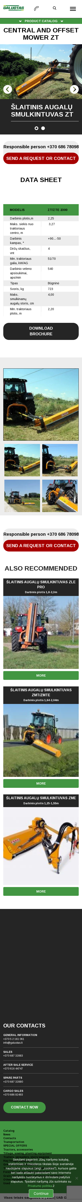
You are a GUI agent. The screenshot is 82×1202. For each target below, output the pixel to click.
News (6, 1134)
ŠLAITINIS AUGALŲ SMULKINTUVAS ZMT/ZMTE (41, 695)
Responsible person (41, 146)
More (41, 675)
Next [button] (74, 89)
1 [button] (36, 128)
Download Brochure (41, 331)
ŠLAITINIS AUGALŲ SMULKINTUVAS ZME (41, 800)
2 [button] (43, 128)
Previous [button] (7, 89)
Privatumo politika (40, 1186)
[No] (76, 1178)
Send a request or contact (41, 158)
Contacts (9, 1138)
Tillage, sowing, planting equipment (27, 1153)
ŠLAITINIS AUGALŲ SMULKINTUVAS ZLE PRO (41, 587)
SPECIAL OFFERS (15, 1145)
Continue (41, 1193)
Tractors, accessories (18, 1149)
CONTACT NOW (24, 1107)
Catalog (8, 1130)
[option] (41, 89)
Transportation (13, 1142)
